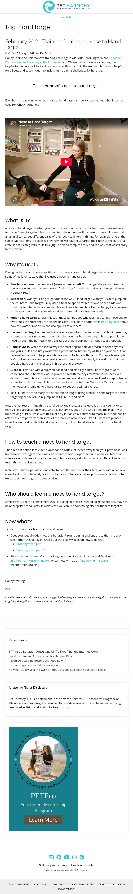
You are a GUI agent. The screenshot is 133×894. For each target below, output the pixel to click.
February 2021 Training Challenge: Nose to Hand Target (63, 44)
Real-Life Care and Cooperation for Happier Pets (40, 656)
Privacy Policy (40, 884)
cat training (79, 597)
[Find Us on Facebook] (58, 857)
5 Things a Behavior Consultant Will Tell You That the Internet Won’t (53, 651)
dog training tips (111, 597)
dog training (94, 597)
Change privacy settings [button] (82, 884)
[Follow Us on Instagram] (74, 857)
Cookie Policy (58, 884)
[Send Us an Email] (51, 857)
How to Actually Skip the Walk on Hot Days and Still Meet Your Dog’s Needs (57, 670)
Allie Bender (46, 53)
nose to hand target (41, 601)
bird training (65, 597)
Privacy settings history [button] (112, 884)
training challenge (63, 601)
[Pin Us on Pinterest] (81, 857)
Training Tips (40, 597)
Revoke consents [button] (66, 889)
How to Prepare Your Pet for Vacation (33, 665)
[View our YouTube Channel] (67, 857)
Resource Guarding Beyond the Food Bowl (36, 661)
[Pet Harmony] (66, 7)
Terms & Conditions (18, 884)
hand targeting (21, 601)
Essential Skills (24, 597)
